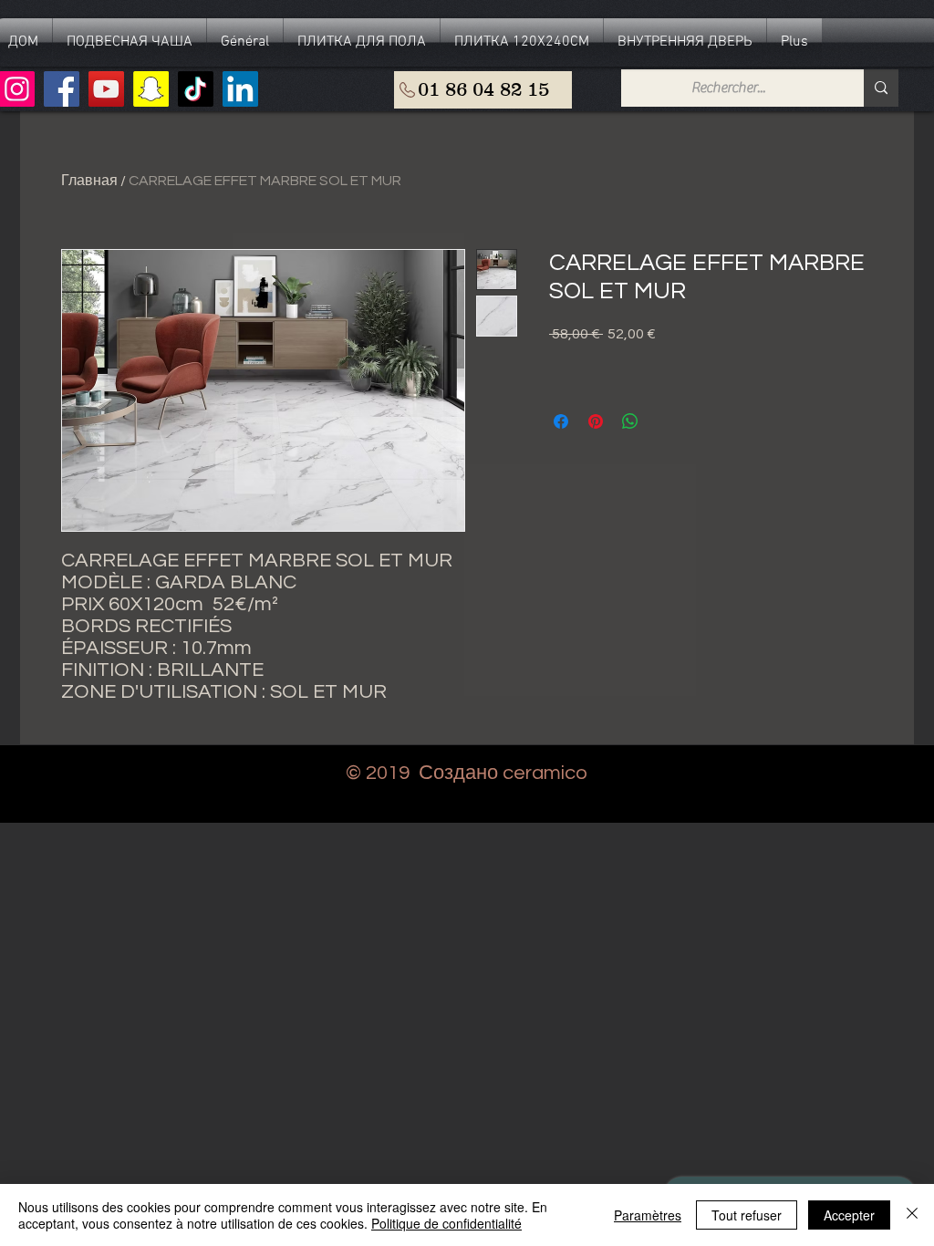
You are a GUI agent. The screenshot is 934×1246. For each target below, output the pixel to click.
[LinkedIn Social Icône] (240, 89)
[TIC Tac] (195, 89)
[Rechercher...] (881, 88)
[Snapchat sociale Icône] (151, 89)
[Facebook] (61, 89)
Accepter (849, 1215)
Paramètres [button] (647, 1215)
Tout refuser (746, 1215)
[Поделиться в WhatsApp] (630, 421)
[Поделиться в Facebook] (561, 421)
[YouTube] (106, 89)
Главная (89, 180)
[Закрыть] (912, 1215)
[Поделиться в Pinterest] (596, 421)
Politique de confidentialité (446, 1223)
